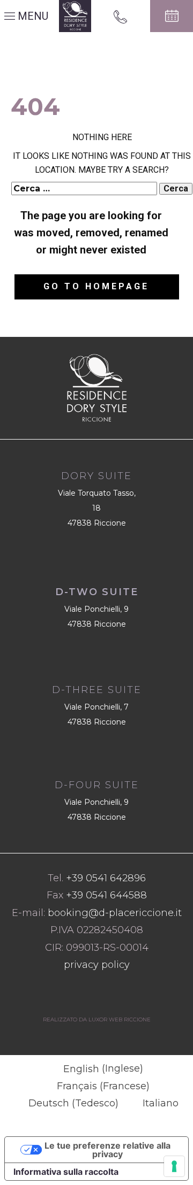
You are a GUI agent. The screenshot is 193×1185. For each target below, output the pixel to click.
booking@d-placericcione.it (115, 913)
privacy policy (97, 965)
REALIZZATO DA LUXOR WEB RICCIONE (97, 1019)
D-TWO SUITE (96, 592)
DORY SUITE (96, 476)
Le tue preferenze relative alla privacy (107, 1149)
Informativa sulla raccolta (65, 1171)
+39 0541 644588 (106, 895)
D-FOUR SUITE (97, 785)
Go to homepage (96, 286)
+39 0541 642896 (106, 878)
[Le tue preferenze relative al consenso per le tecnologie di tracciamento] (174, 1166)
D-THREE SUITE (97, 690)
